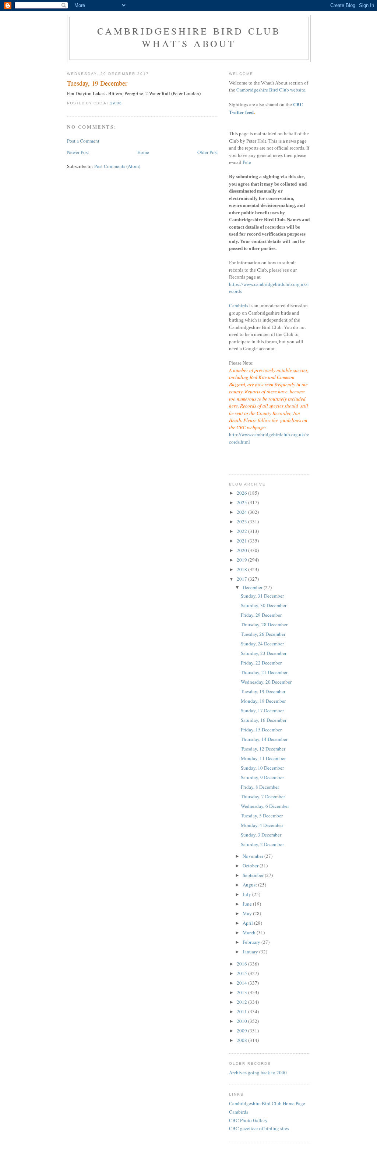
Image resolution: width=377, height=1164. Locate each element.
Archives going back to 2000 (258, 1072)
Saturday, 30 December (263, 605)
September (254, 875)
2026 (242, 493)
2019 (242, 559)
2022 (242, 531)
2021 (242, 540)
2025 (242, 502)
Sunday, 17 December (262, 710)
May (248, 913)
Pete (247, 162)
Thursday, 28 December (264, 624)
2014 (242, 982)
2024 (242, 512)
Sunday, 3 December (261, 834)
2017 (242, 579)
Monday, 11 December (263, 758)
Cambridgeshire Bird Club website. (271, 89)
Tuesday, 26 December (263, 634)
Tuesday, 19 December (263, 691)
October (251, 865)
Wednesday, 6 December (265, 806)
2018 (242, 569)
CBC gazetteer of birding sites (259, 1128)
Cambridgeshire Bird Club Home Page (267, 1103)
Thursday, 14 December (264, 739)
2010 (242, 1021)
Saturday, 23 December (263, 653)
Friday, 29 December (261, 615)
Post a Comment (83, 140)
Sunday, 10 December (262, 767)
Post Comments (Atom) (117, 166)
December (253, 587)
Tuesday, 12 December (263, 748)
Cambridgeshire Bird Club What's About (189, 37)
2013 (242, 992)
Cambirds (238, 305)
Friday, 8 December (260, 787)
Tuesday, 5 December (262, 815)
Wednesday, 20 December (266, 681)
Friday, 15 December (261, 729)
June (248, 903)
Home (143, 152)
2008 (242, 1040)
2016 (242, 963)
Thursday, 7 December (263, 796)
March (250, 932)
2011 (242, 1011)
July (247, 894)
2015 (242, 973)
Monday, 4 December (262, 825)
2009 (242, 1030)
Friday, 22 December (261, 662)
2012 (242, 1002)
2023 (242, 521)
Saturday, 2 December (262, 844)
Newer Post (78, 152)
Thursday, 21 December (264, 672)
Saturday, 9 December (262, 777)
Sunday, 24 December (262, 643)
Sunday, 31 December (262, 595)
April (248, 923)
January (251, 951)
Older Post (207, 152)
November (253, 856)
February (252, 942)
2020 (242, 550)
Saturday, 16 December (263, 720)
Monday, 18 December (263, 701)
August (250, 884)
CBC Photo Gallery (248, 1120)
